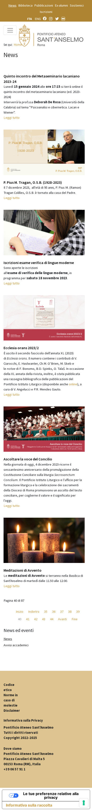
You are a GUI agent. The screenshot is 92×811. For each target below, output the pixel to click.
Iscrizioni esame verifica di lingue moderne (39, 262)
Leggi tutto (12, 117)
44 (51, 619)
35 (45, 611)
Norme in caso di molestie (11, 700)
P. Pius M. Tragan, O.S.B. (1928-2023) (33, 182)
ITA (30, 19)
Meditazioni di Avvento (23, 570)
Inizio (19, 611)
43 (43, 619)
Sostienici (77, 5)
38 (69, 611)
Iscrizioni (46, 12)
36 (53, 611)
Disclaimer (12, 710)
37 (61, 611)
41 (27, 619)
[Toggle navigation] (10, 30)
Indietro (33, 611)
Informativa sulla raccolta (29, 805)
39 (77, 611)
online (73, 384)
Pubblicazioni (43, 5)
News (12, 5)
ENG (38, 19)
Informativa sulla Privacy (23, 720)
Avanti (62, 619)
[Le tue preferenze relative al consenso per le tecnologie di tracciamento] (83, 802)
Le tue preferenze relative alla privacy (51, 795)
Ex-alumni (61, 5)
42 (35, 619)
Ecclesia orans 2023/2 (21, 347)
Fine (74, 619)
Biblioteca (25, 5)
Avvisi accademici (16, 645)
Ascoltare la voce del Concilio (28, 459)
